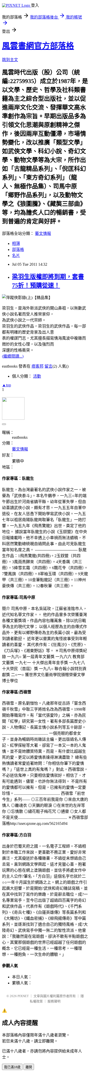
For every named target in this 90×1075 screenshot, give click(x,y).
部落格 (18, 249)
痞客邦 (38, 366)
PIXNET (23, 996)
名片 (16, 255)
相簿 (16, 243)
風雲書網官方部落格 (38, 45)
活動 (37, 376)
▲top (6, 385)
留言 (48, 366)
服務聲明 (54, 1001)
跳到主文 (10, 60)
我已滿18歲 (12, 1067)
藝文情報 (43, 233)
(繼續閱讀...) (13, 356)
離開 (29, 1067)
